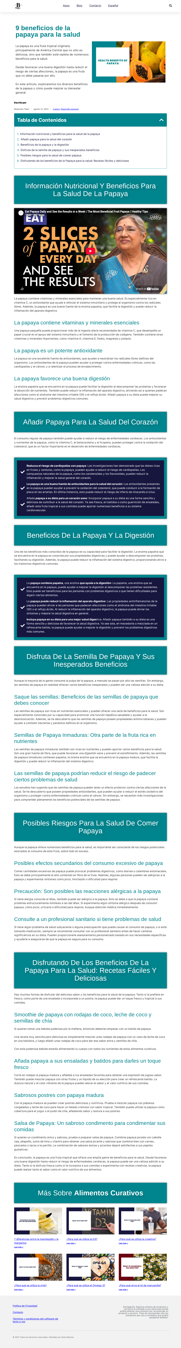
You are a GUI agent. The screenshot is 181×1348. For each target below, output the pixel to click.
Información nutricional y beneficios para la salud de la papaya (60, 134)
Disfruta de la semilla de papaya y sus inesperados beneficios (60, 150)
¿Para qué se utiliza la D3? (81, 1239)
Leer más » (18, 1247)
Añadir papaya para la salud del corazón (46, 139)
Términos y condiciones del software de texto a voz (35, 1320)
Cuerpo (56, 109)
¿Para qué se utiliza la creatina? (137, 1239)
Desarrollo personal (69, 109)
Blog (79, 5)
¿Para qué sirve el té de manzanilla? (140, 1285)
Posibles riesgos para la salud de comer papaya (51, 155)
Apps (66, 5)
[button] (170, 5)
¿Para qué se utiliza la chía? (30, 1285)
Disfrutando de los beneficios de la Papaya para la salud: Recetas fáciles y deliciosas (75, 160)
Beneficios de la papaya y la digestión (45, 144)
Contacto (95, 5)
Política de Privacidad (25, 1305)
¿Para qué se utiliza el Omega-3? (85, 1285)
